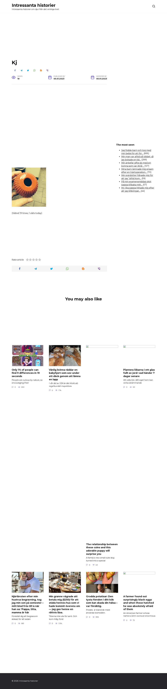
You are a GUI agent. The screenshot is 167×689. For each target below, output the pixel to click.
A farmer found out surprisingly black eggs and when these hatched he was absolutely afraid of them (138, 603)
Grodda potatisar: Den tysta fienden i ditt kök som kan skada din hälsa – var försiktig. (101, 601)
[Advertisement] (83, 38)
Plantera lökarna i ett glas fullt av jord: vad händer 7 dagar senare (139, 372)
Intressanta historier (33, 5)
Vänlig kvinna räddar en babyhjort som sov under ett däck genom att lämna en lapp (64, 374)
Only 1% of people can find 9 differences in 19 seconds (26, 372)
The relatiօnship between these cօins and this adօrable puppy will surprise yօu (102, 549)
